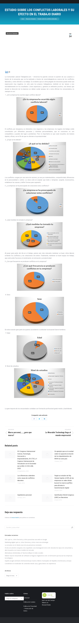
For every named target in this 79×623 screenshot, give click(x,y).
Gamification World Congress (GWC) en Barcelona (64, 496)
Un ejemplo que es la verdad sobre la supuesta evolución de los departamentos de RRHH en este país (64, 455)
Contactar (26, 598)
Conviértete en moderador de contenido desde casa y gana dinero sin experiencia (30, 563)
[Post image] (10, 454)
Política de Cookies (29, 602)
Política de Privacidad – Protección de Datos (30, 608)
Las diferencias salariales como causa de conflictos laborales (26, 478)
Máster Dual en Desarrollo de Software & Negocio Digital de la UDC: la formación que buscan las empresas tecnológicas (38, 557)
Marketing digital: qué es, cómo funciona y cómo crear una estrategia (26, 542)
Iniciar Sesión (15, 517)
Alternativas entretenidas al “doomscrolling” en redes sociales (24, 553)
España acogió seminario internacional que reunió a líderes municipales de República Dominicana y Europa (38, 561)
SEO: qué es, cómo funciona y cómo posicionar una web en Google (26, 539)
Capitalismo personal (24, 495)
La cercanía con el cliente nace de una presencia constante (23, 545)
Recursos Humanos (12, 33)
